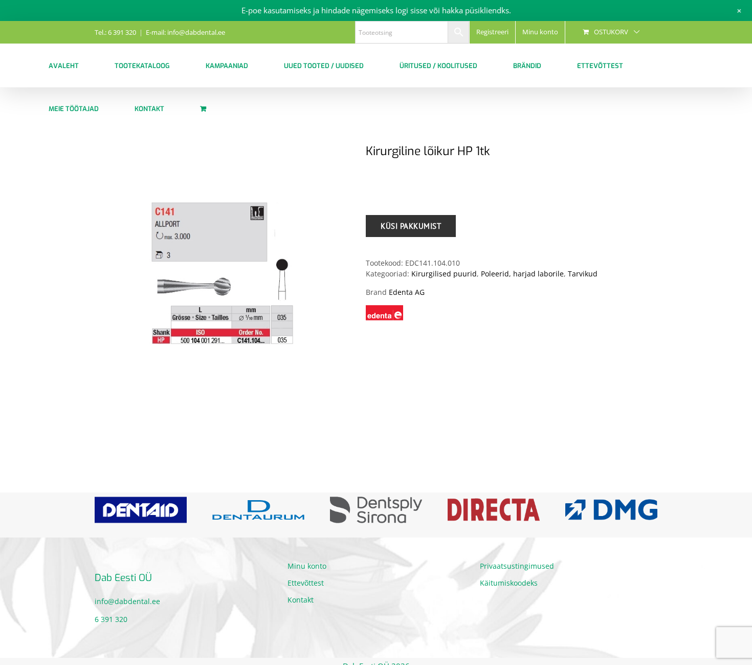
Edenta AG (407, 292)
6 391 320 (111, 635)
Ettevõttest (305, 599)
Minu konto (306, 582)
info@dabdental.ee (127, 617)
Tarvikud (583, 273)
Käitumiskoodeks (509, 599)
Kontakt (300, 616)
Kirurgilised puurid (444, 273)
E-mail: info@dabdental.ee (185, 32)
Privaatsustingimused (517, 582)
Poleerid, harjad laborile (522, 273)
